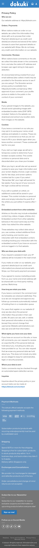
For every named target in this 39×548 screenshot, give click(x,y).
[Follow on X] (15, 526)
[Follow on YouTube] (19, 526)
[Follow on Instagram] (7, 526)
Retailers (6, 538)
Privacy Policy (31, 538)
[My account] (36, 3)
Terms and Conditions (17, 538)
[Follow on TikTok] (11, 526)
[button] (3, 3)
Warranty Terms (20, 539)
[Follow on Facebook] (3, 526)
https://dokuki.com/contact (13, 387)
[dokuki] (19, 3)
